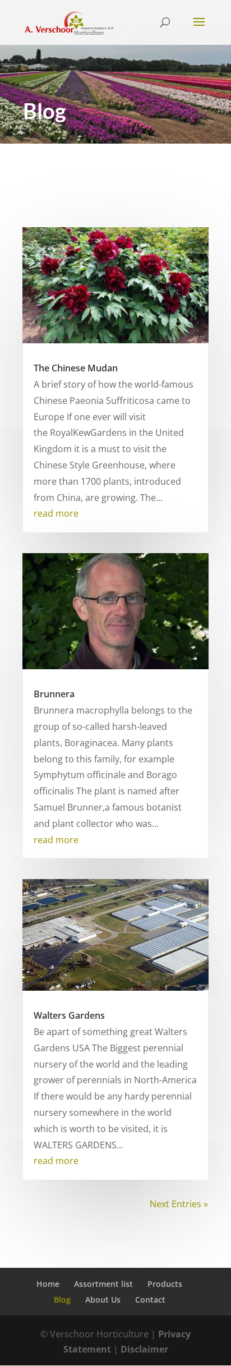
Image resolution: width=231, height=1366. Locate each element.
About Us (103, 1299)
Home (47, 1283)
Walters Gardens (69, 1015)
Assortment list (103, 1283)
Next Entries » (179, 1204)
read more (56, 513)
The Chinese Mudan (76, 368)
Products (164, 1283)
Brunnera (54, 694)
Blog (62, 1299)
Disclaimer (144, 1349)
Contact (150, 1299)
